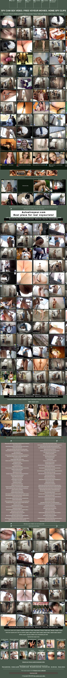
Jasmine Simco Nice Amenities (17, 466)
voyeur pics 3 (23, 221)
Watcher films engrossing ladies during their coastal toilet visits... (50, 485)
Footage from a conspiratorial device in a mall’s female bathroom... (49, 496)
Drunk (25, 13)
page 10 (56, 206)
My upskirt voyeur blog (35, 666)
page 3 (37, 206)
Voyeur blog (45, 218)
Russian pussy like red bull (17, 496)
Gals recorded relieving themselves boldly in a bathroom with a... (17, 509)
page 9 (53, 206)
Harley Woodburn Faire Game (50, 466)
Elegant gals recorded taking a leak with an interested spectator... (17, 515)
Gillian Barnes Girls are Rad (50, 495)
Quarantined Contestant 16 (17, 508)
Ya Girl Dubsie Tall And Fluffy (50, 505)
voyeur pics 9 (53, 221)
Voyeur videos (61, 666)
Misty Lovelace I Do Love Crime (49, 472)
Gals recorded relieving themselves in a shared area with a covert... (49, 447)
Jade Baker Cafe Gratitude (49, 453)
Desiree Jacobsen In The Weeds (17, 489)
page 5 (43, 206)
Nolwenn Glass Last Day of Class (17, 485)
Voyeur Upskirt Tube (53, 218)
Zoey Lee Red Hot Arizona (49, 457)
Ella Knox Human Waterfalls (17, 499)
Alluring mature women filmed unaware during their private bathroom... (49, 444)
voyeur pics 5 (33, 221)
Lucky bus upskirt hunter (49, 516)
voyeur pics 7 (43, 221)
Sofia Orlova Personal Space (50, 456)
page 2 (35, 206)
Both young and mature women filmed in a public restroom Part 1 (49, 473)
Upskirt (50, 13)
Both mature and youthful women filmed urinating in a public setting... (17, 518)
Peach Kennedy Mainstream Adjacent (17, 475)
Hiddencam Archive (29, 218)
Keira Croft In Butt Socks (50, 480)
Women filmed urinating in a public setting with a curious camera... (17, 446)
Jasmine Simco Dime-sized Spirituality (49, 508)
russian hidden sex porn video (17, 463)
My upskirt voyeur (24, 666)
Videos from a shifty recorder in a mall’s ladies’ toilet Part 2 (50, 521)
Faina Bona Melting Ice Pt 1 (50, 463)
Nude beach (30, 13)
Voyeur (54, 13)
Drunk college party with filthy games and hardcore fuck (49, 446)
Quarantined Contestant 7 (17, 482)
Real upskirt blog (6, 666)
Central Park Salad (50, 459)
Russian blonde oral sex (17, 444)
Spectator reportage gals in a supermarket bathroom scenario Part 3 (17, 486)
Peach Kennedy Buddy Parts (50, 475)
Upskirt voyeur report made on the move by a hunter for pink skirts (49, 486)
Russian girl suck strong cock (50, 469)
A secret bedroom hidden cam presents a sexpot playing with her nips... (17, 521)
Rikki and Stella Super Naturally (49, 476)
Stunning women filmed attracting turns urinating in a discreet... (50, 512)
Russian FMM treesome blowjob (17, 476)
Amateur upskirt (15, 666)
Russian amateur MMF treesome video (17, 459)
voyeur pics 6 (38, 221)
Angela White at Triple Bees (17, 480)
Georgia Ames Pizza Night (17, 470)
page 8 (51, 206)
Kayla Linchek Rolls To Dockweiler (17, 516)
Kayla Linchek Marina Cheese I (50, 492)
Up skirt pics (54, 666)
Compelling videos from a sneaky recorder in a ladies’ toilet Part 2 (17, 502)
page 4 (40, 206)
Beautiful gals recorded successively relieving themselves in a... (50, 479)
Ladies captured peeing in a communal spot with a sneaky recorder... (17, 493)
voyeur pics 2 (18, 221)
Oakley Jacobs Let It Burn (49, 509)
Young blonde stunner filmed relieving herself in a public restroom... (17, 495)
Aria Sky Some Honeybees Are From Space (17, 512)
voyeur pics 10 (58, 221)
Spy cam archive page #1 (29, 206)
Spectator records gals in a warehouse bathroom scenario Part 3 (17, 473)
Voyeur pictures (60, 13)
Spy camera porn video (39, 676)
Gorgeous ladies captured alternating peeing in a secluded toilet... (17, 498)
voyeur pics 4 (28, 221)
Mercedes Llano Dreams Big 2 (50, 499)
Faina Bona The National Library (17, 453)
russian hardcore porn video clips (17, 479)
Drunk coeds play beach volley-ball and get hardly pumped (17, 449)
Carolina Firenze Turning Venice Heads (49, 460)
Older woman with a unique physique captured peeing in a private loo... (17, 443)
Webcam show (38, 218)
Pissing (35, 13)
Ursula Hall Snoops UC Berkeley (49, 483)
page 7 (48, 206)
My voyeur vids (46, 666)
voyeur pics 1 (13, 221)
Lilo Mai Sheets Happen (17, 462)
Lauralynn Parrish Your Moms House (17, 492)
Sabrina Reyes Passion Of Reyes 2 (50, 449)
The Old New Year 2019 (17, 457)
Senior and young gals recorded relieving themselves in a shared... (17, 506)
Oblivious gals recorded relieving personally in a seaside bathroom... (17, 460)
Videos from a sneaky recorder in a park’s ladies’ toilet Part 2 (17, 456)
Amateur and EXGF (18, 13)
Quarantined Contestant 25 (17, 447)
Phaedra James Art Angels (49, 482)
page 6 (45, 206)
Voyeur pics (21, 218)
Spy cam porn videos (14, 218)
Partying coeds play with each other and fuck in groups (49, 450)
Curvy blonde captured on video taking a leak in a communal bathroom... (49, 470)
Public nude (40, 13)
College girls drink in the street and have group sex (17, 519)
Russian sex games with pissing (17, 469)
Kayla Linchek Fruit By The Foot (17, 505)
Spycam (46, 13)
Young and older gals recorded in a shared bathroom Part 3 (50, 489)
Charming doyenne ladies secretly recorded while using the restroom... (50, 518)
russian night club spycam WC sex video (50, 443)
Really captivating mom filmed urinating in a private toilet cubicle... (17, 450)
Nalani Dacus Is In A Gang (17, 472)
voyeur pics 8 (48, 221)
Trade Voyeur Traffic (33, 673)
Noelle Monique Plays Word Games (50, 506)
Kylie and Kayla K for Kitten (50, 462)
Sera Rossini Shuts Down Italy (50, 498)
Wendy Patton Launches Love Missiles (49, 515)
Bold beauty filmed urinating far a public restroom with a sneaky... (49, 493)
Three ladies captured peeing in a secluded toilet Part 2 (49, 502)
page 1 (27, 632)
